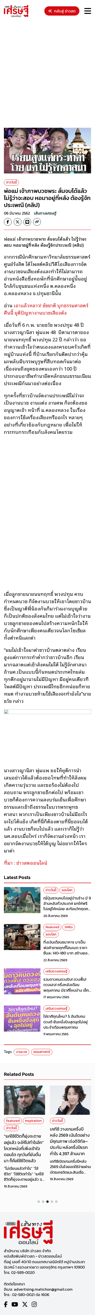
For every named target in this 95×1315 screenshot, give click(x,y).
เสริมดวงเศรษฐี (56, 971)
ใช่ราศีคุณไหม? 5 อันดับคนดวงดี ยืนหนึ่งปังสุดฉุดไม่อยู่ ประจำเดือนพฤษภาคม (65, 1021)
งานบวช (21, 1051)
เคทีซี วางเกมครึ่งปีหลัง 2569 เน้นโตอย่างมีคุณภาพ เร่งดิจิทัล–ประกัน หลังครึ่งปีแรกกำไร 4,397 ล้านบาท (70, 1141)
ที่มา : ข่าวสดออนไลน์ (25, 862)
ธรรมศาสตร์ (41, 1051)
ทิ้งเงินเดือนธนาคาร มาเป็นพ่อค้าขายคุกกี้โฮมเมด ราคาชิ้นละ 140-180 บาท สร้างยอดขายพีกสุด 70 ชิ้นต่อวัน (66, 950)
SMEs (69, 927)
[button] (39, 1201)
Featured (52, 927)
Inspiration (33, 1120)
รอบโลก (67, 890)
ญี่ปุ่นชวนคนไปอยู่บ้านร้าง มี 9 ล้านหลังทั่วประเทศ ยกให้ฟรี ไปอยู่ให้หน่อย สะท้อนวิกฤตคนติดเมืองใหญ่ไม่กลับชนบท (67, 906)
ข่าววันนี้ (11, 182)
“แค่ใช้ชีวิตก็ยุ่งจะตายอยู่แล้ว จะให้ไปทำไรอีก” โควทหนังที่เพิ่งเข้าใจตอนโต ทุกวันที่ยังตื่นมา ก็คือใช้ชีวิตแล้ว (24, 1148)
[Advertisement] (47, 73)
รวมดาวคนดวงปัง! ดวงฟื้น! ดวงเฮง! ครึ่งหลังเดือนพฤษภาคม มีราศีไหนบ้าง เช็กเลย (66, 987)
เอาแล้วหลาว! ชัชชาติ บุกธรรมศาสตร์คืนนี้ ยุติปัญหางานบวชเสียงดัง (46, 308)
